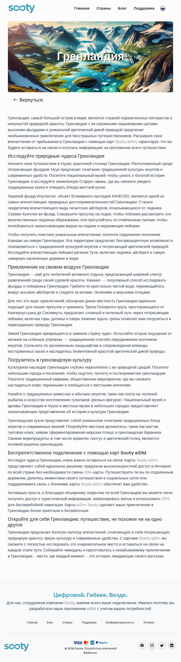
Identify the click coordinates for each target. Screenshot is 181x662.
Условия (148, 622)
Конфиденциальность (120, 622)
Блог (122, 8)
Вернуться (30, 100)
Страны (104, 8)
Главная (81, 8)
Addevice (90, 652)
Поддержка (144, 8)
